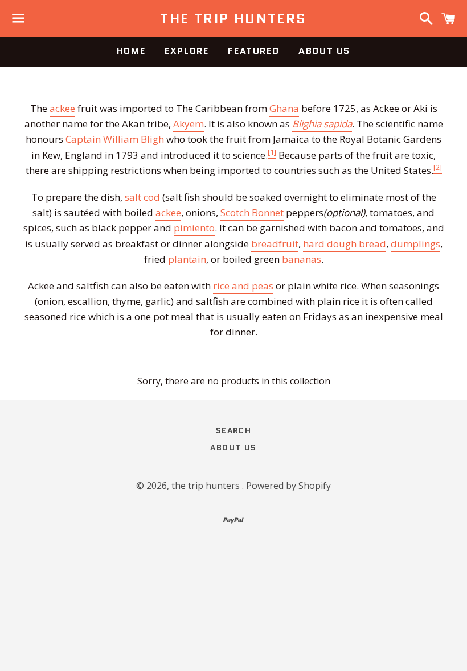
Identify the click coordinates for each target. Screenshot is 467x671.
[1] (272, 152)
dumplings (415, 243)
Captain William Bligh (114, 139)
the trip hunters (233, 18)
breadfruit (274, 243)
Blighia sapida (322, 123)
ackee (62, 108)
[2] (437, 167)
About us (324, 50)
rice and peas (243, 285)
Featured (253, 50)
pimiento (194, 227)
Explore (186, 50)
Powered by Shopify (288, 485)
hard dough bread (344, 243)
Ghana (284, 108)
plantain (187, 259)
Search (233, 430)
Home (131, 50)
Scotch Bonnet (252, 212)
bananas (301, 259)
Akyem (188, 123)
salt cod (142, 197)
